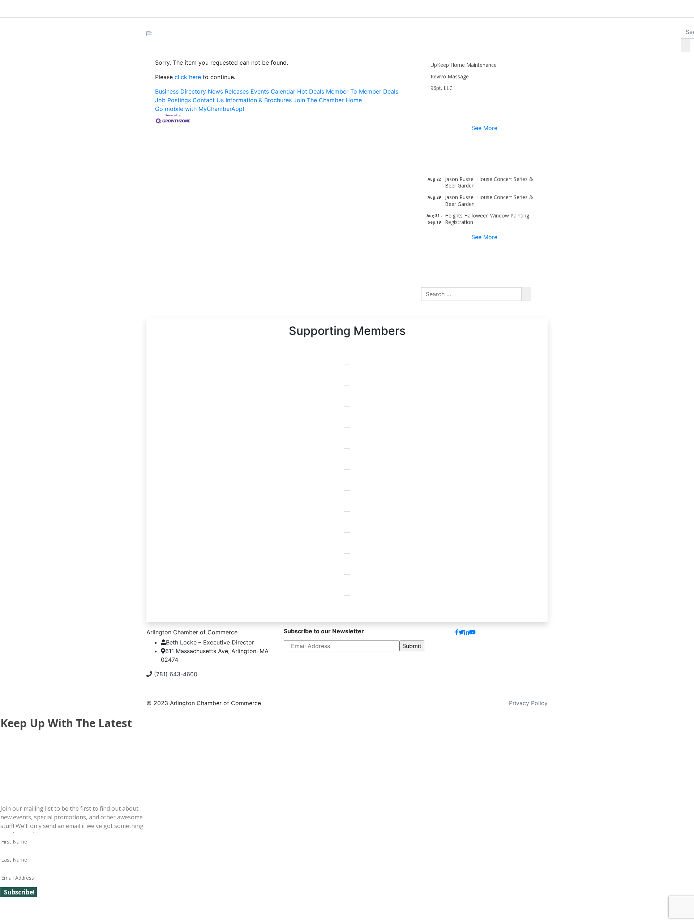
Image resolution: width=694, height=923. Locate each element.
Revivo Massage (449, 76)
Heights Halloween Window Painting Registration (487, 218)
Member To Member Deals (362, 91)
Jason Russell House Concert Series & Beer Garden (489, 182)
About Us (174, 7)
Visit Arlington (408, 7)
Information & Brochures (259, 100)
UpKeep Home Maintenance (463, 64)
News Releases (228, 91)
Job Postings (173, 100)
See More (484, 127)
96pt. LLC (441, 88)
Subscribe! (19, 892)
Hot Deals (310, 91)
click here (188, 77)
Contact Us (208, 100)
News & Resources (529, 7)
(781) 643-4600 (174, 674)
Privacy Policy (528, 703)
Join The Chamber (319, 100)
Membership (292, 7)
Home (354, 100)
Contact (531, 635)
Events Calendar (272, 91)
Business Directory (180, 91)
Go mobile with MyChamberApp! (199, 108)
